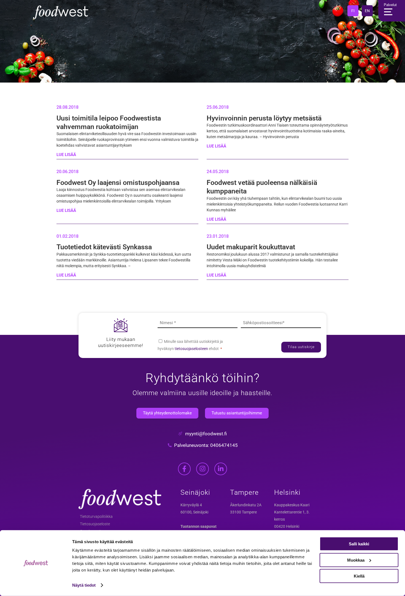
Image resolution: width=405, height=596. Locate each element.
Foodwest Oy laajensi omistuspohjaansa (117, 183)
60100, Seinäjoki (194, 512)
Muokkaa (355, 559)
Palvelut (390, 5)
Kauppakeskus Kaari (291, 505)
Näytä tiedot (84, 585)
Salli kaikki (359, 544)
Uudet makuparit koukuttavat (251, 247)
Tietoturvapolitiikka (96, 516)
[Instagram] (202, 469)
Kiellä (359, 576)
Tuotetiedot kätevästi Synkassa (104, 247)
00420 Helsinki (286, 526)
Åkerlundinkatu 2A (245, 505)
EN (367, 11)
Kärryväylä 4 (191, 505)
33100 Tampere (243, 512)
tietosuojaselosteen (192, 348)
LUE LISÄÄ (66, 154)
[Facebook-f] (184, 469)
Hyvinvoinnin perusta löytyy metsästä (264, 118)
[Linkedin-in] (220, 469)
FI (353, 11)
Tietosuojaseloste (95, 524)
